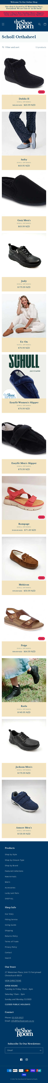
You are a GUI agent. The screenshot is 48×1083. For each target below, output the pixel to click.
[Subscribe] (40, 1050)
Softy (24, 159)
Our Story (9, 914)
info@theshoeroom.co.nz (22, 1021)
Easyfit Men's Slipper (24, 463)
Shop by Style (11, 854)
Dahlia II (24, 99)
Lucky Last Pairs (12, 893)
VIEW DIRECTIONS (13, 980)
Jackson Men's (24, 767)
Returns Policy (11, 936)
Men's (7, 882)
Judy (24, 281)
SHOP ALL (9, 898)
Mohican (24, 584)
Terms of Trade (11, 941)
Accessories (10, 887)
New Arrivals (10, 876)
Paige (24, 645)
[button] (3, 24)
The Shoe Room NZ (20, 1079)
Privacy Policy (11, 947)
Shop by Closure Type (14, 860)
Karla (24, 706)
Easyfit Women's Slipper (24, 402)
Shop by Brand (11, 865)
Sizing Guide (10, 925)
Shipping (9, 930)
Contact (8, 952)
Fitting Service (11, 919)
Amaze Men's (24, 827)
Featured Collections (14, 871)
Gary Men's (24, 220)
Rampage (23, 524)
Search (8, 958)
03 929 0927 (18, 1017)
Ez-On (24, 342)
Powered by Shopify (31, 1079)
